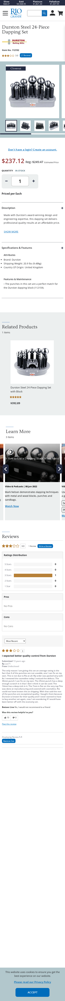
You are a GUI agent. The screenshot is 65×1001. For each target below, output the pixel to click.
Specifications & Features (17, 247)
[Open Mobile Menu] (5, 13)
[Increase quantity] (33, 181)
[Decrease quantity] (6, 181)
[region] (32, 126)
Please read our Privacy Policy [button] (32, 982)
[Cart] (60, 13)
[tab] (32, 222)
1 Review (26, 55)
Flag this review (9, 724)
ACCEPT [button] (33, 992)
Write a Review (45, 546)
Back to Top (8, 740)
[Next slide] (59, 469)
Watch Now (12, 506)
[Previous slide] (6, 469)
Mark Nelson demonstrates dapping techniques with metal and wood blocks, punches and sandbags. (31, 495)
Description (8, 207)
